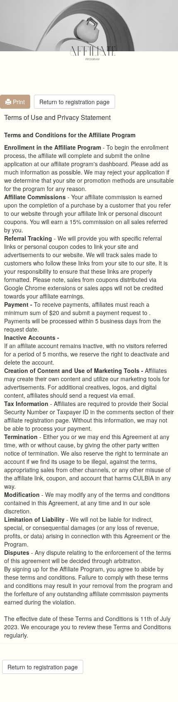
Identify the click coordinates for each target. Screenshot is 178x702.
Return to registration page (74, 102)
